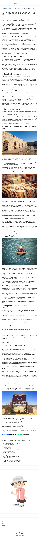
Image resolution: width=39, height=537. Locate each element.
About (3, 521)
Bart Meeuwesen (10, 14)
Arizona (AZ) (20, 8)
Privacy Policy (4, 523)
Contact (3, 525)
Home (3, 8)
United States (14, 8)
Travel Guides (8, 8)
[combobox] (19, 3)
